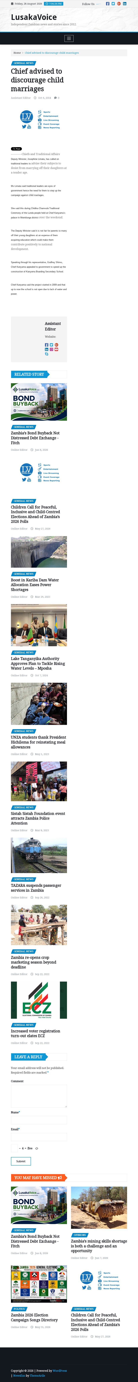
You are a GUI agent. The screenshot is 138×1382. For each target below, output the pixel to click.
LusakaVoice (34, 17)
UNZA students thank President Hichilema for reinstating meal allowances (38, 742)
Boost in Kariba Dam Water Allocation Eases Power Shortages (35, 585)
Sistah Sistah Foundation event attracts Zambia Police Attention (38, 818)
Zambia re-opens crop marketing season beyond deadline (33, 962)
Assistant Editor (21, 97)
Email (15, 1129)
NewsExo (19, 1375)
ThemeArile (37, 1375)
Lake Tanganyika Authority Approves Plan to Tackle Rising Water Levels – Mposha (38, 663)
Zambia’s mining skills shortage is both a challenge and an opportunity (99, 1246)
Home (17, 52)
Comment (17, 1081)
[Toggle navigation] (69, 38)
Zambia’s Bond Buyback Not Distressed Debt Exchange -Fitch (35, 438)
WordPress (60, 1370)
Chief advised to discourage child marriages (52, 52)
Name (15, 1112)
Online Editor (19, 449)
